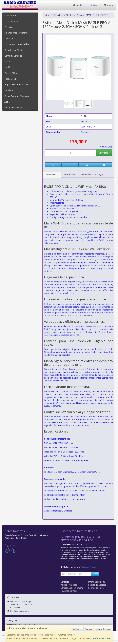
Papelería (8, 90)
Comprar (104, 152)
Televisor (8, 38)
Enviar (95, 574)
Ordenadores (10, 15)
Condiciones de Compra (71, 587)
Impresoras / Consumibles (16, 44)
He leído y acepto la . (81, 567)
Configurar (77, 629)
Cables (7, 61)
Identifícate (80, 5)
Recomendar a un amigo (91, 174)
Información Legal (96, 581)
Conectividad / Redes (14, 50)
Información (69, 174)
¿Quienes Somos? (68, 590)
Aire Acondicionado (13, 107)
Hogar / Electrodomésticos (16, 84)
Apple (7, 101)
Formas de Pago (96, 587)
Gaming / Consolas (13, 55)
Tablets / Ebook (11, 73)
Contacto (64, 581)
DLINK (84, 116)
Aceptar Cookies (103, 629)
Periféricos (9, 67)
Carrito (110, 5)
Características (52, 174)
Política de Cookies (102, 638)
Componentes (11, 21)
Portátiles (8, 27)
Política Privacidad (68, 584)
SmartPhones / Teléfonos (16, 32)
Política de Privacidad (67, 561)
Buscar (96, 5)
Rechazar (89, 629)
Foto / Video (10, 78)
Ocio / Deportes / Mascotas (17, 96)
